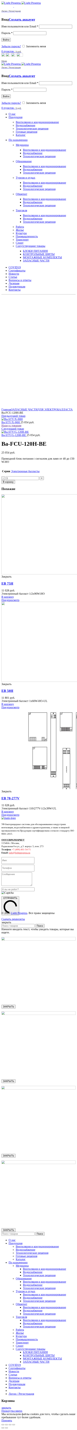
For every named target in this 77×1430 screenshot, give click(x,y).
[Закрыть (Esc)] (2, 1424)
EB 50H (7, 691)
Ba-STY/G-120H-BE (14, 435)
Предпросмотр (10, 600)
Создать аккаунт (22, 19)
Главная (6, 409)
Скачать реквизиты (13, 919)
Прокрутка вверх (11, 1410)
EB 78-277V (10, 798)
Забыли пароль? (11, 46)
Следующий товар (12, 428)
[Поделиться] (6, 1424)
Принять (6, 1420)
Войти (6, 39)
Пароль (7, 33)
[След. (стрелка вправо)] (6, 1427)
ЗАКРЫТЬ (8, 1006)
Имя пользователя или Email (19, 26)
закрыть (6, 1407)
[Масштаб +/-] (13, 1424)
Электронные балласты (25, 471)
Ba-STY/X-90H (11, 422)
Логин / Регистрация (21, 1393)
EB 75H (7, 583)
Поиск (40, 926)
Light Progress (19, 913)
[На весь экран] (10, 1424)
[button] (7, 596)
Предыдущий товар (13, 415)
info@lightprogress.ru (19, 852)
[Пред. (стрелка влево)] (2, 1427)
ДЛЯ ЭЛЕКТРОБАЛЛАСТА (55, 409)
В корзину (8, 482)
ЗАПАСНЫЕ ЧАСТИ (24, 409)
